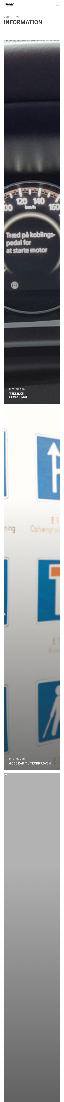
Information (17, 389)
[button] (58, 4)
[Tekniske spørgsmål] (32, 222)
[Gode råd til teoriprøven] (32, 588)
